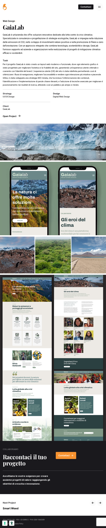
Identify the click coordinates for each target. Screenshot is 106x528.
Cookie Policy (18, 524)
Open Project (10, 116)
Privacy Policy (8, 524)
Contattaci (85, 7)
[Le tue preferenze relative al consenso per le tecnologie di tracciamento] (4, 523)
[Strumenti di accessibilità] (11, 523)
